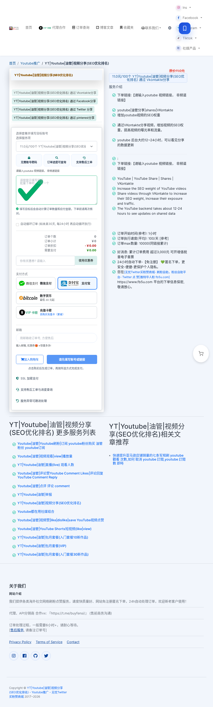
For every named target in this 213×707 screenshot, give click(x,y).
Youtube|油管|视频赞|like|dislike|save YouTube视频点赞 (60, 520)
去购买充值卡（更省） (52, 314)
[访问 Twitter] (46, 655)
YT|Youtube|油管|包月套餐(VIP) (41, 546)
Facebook (190, 18)
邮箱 (19, 329)
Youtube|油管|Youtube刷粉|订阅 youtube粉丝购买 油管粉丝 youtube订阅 (60, 445)
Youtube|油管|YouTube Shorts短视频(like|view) (54, 529)
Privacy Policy (20, 642)
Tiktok (188, 38)
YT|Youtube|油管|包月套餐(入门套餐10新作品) (52, 537)
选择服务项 (23, 137)
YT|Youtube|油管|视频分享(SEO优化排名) (49, 503)
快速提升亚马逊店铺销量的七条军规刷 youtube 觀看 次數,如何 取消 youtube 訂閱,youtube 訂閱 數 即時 (149, 459)
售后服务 (17, 630)
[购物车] (201, 353)
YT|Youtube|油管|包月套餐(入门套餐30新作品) (53, 554)
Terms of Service (49, 642)
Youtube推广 (30, 63)
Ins (185, 7)
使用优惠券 (86, 260)
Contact (73, 642)
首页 (12, 63)
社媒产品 (186, 48)
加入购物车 (31, 359)
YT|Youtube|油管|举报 (34, 494)
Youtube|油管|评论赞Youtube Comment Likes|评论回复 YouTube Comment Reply (60, 475)
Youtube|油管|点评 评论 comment (43, 486)
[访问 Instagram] (13, 655)
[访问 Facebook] (24, 655)
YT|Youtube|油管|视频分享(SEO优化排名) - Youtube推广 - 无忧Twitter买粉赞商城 (38, 692)
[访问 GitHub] (35, 655)
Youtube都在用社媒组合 (35, 511)
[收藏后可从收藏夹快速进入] (185, 28)
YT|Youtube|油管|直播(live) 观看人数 (45, 465)
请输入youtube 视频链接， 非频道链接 (37, 171)
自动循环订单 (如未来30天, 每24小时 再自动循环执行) (55, 223)
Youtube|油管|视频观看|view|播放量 (44, 456)
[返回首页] (14, 28)
